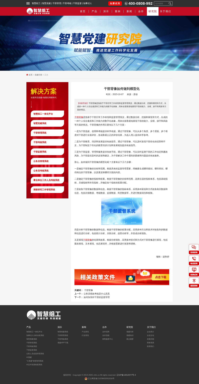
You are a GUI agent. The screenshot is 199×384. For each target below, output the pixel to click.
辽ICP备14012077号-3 (126, 375)
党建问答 (38, 75)
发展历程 (150, 339)
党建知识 (129, 335)
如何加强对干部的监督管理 (97, 297)
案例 (118, 11)
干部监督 (77, 3)
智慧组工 (36, 3)
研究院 (153, 11)
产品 (28, 327)
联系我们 (150, 346)
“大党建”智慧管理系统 (34, 361)
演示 (60, 327)
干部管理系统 (39, 133)
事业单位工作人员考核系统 (46, 180)
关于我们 (165, 11)
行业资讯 (85, 335)
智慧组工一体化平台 (43, 114)
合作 (141, 11)
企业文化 (150, 335)
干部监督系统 (39, 152)
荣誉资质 (150, 343)
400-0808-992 (140, 3)
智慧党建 (46, 3)
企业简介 (150, 332)
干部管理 (56, 3)
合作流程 (105, 335)
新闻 (129, 11)
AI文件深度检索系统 (34, 365)
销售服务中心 (107, 339)
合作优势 (105, 332)
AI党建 (29, 357)
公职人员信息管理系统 (35, 354)
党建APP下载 (63, 343)
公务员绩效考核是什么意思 (97, 294)
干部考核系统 (39, 142)
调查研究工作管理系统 (44, 189)
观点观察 (129, 339)
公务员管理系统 (41, 161)
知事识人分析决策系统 (35, 335)
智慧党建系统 (39, 123)
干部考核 (67, 3)
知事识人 (87, 3)
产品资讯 (85, 332)
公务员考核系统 (41, 170)
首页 (83, 11)
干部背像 (88, 290)
